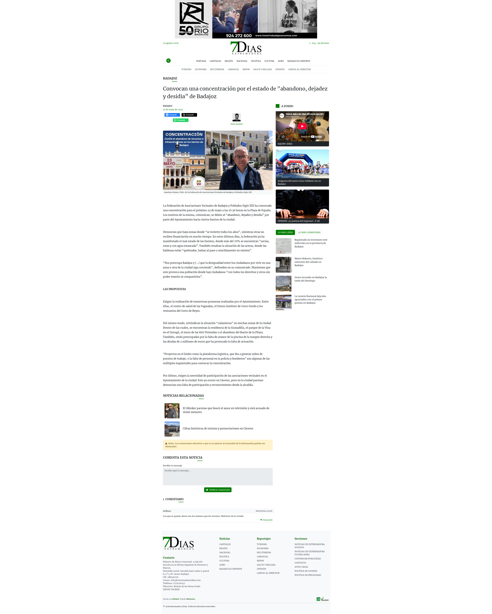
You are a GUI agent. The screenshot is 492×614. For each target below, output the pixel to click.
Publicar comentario (219, 490)
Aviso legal (301, 567)
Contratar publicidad (308, 558)
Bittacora (191, 599)
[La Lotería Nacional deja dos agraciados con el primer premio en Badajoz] (283, 302)
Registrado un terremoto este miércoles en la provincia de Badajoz (311, 243)
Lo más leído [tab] (285, 232)
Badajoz (170, 78)
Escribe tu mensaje (172, 465)
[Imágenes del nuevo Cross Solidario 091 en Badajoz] (302, 163)
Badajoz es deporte (298, 61)
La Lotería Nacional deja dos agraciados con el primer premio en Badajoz (310, 299)
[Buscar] (168, 60)
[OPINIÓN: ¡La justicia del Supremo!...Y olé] (302, 204)
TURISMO (186, 69)
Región (229, 61)
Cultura (269, 61)
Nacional (242, 61)
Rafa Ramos (237, 124)
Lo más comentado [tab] (309, 232)
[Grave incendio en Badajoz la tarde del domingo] (283, 283)
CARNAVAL (233, 69)
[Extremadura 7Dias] (246, 48)
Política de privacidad (308, 575)
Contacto (300, 562)
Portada (201, 61)
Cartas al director (299, 69)
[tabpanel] (302, 275)
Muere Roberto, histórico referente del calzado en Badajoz (309, 262)
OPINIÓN (280, 69)
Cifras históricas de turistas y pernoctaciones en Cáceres (218, 428)
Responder (268, 520)
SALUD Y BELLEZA (262, 69)
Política (256, 61)
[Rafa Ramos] (237, 117)
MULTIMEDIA (217, 69)
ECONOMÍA (201, 69)
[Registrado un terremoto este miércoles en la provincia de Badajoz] (283, 246)
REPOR (246, 69)
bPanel (176, 599)
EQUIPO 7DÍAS (285, 144)
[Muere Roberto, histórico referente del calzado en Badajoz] (283, 265)
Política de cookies (306, 571)
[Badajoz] (246, 19)
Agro (281, 61)
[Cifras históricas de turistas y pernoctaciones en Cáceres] (172, 428)
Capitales (215, 61)
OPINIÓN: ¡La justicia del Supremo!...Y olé (299, 221)
